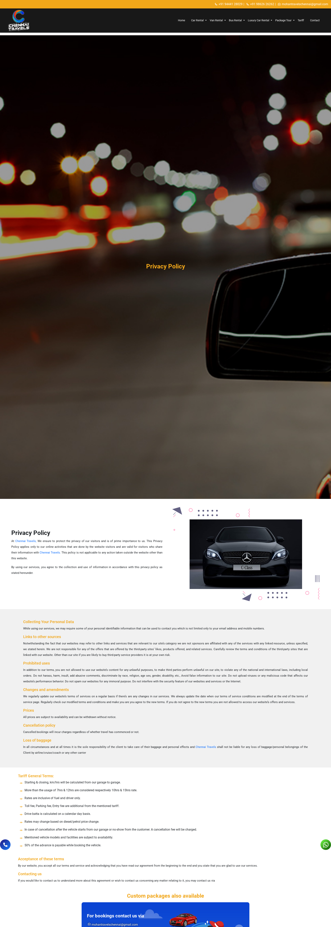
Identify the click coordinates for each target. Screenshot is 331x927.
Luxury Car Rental (258, 20)
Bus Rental (235, 20)
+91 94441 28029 (231, 4)
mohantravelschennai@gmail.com (305, 4)
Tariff (301, 20)
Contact (315, 20)
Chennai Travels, (26, 541)
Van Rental (216, 20)
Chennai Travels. (50, 552)
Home (181, 20)
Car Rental (197, 20)
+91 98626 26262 (262, 4)
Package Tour (283, 20)
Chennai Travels (206, 747)
